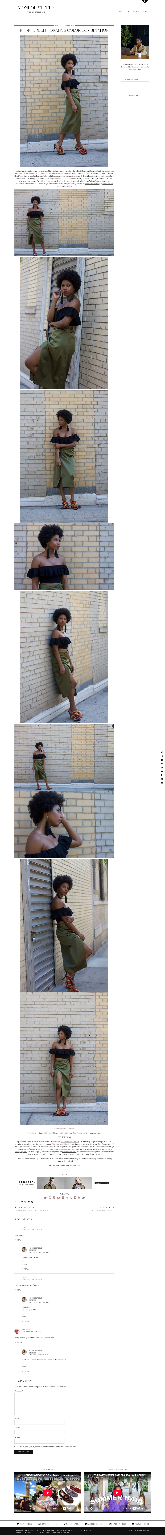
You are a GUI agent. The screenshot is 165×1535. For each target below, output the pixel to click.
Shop (145, 12)
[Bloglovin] (67, 1197)
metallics (68, 186)
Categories (133, 12)
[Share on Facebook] (25, 1202)
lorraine (26, 1330)
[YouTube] (58, 1197)
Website (17, 1437)
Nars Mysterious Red (80, 1133)
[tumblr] (71, 1197)
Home (121, 12)
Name (17, 1418)
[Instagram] (50, 1197)
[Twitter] (45, 1197)
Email (17, 1427)
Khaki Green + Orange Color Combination (64, 30)
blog (71, 25)
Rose (24, 1277)
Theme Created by (140, 1530)
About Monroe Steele (67, 1530)
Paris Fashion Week (69, 1151)
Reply (19, 1240)
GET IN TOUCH (85, 1530)
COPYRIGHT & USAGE (61, 1532)
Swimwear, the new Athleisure (31, 1209)
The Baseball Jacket (103, 1209)
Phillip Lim (47, 1133)
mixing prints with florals (65, 178)
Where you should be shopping (63, 1144)
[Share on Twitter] (29, 1202)
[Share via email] (22, 1202)
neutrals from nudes (92, 183)
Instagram (48, 1524)
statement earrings (68, 1149)
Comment (18, 1391)
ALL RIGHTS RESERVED (45, 1530)
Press (18, 1532)
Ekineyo (34, 1133)
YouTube (141, 1524)
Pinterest (118, 1524)
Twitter (25, 1524)
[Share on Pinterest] (32, 1202)
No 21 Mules (63, 1133)
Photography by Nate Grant (64, 1128)
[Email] (83, 1197)
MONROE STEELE (36, 7)
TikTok (71, 1524)
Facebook (95, 1524)
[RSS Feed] (79, 1197)
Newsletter (29, 1532)
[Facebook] (63, 1197)
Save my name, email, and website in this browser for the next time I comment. (48, 1446)
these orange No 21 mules (35, 173)
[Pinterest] (54, 1197)
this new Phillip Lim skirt (70, 1141)
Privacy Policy (44, 1532)
